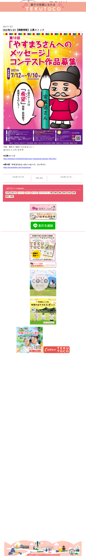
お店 (7, 193)
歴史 (64, 193)
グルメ (28, 193)
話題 (73, 193)
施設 (60, 193)
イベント (21, 193)
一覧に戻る (39, 178)
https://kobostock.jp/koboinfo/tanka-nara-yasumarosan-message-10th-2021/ (29, 159)
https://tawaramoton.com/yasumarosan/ (17, 167)
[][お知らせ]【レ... (67, 177)
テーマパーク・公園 (45, 193)
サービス (35, 193)
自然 (69, 193)
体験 (55, 193)
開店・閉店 (9, 196)
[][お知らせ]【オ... (18, 177)
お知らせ (13, 193)
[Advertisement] (43, 383)
